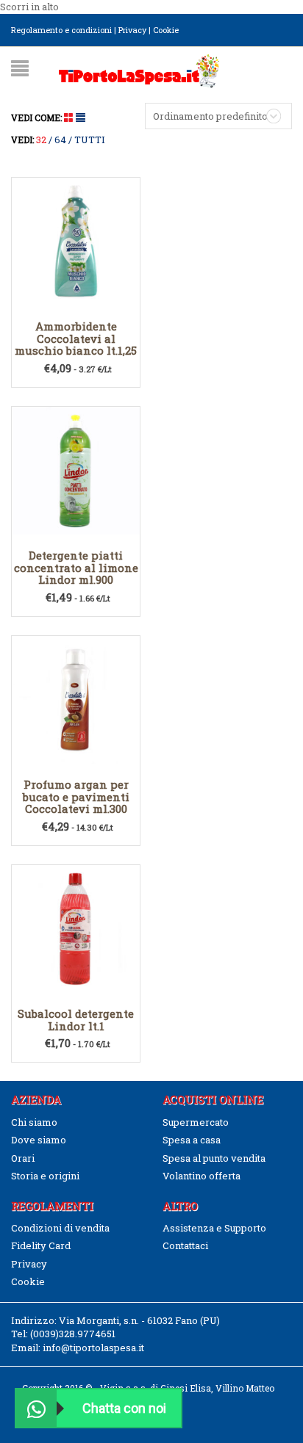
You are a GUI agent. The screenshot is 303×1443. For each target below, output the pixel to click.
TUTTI (89, 139)
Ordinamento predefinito (210, 116)
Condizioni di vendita (60, 1227)
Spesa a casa (192, 1139)
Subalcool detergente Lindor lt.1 (76, 1019)
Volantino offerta (201, 1175)
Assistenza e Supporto (214, 1227)
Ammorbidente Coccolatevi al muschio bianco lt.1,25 (76, 338)
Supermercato (196, 1122)
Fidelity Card (41, 1245)
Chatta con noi (124, 1408)
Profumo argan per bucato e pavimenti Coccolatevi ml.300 (76, 796)
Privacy (132, 29)
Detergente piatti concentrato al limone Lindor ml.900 (76, 567)
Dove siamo (38, 1139)
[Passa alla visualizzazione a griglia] (70, 117)
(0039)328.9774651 (72, 1333)
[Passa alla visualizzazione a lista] (80, 117)
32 (41, 139)
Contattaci (185, 1245)
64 (60, 139)
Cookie (166, 29)
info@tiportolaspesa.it (93, 1347)
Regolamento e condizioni (61, 29)
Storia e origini (45, 1175)
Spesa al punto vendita (214, 1158)
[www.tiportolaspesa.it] (139, 69)
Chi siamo (34, 1122)
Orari (23, 1158)
